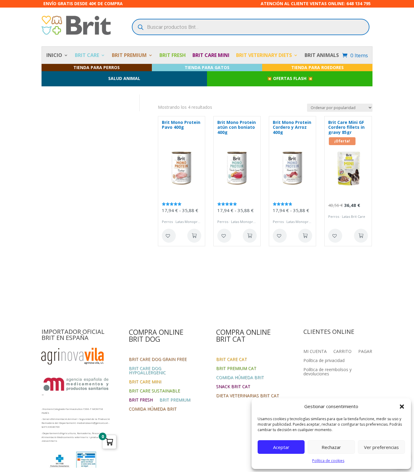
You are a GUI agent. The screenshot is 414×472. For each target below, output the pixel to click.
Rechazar (331, 447)
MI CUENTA (315, 351)
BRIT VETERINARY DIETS (264, 55)
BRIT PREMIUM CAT (236, 368)
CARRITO (342, 351)
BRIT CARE (87, 55)
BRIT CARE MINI (210, 55)
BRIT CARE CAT (231, 359)
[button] (402, 407)
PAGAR (365, 351)
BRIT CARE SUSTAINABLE (154, 391)
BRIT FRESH (172, 55)
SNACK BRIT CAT (233, 386)
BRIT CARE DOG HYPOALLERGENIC (147, 370)
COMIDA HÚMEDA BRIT (153, 409)
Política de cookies (328, 460)
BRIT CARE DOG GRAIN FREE (158, 359)
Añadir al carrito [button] (361, 236)
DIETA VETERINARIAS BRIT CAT (247, 396)
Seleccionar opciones (194, 236)
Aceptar (281, 447)
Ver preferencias (381, 447)
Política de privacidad (324, 360)
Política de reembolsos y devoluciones (327, 372)
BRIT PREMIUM (129, 55)
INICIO (54, 55)
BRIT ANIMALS (322, 55)
